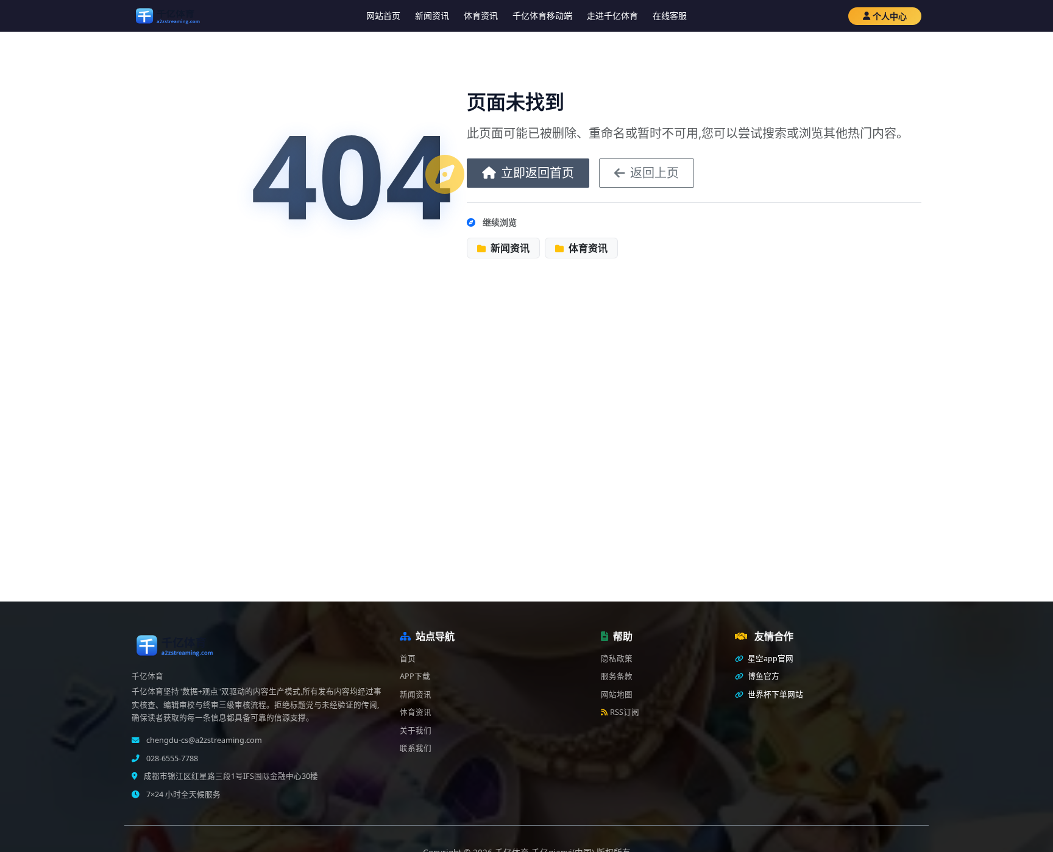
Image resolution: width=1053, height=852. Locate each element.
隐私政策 (617, 658)
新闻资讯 (432, 15)
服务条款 (617, 676)
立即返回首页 (537, 173)
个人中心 (890, 16)
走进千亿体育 (612, 15)
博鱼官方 (762, 676)
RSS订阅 (624, 712)
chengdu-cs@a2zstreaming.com (203, 740)
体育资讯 (481, 15)
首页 (408, 658)
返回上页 (654, 173)
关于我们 (415, 730)
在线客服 (670, 15)
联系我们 (415, 748)
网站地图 (617, 694)
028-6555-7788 (171, 758)
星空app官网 (769, 658)
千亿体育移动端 (542, 15)
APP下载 (415, 676)
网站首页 (383, 15)
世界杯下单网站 (774, 694)
